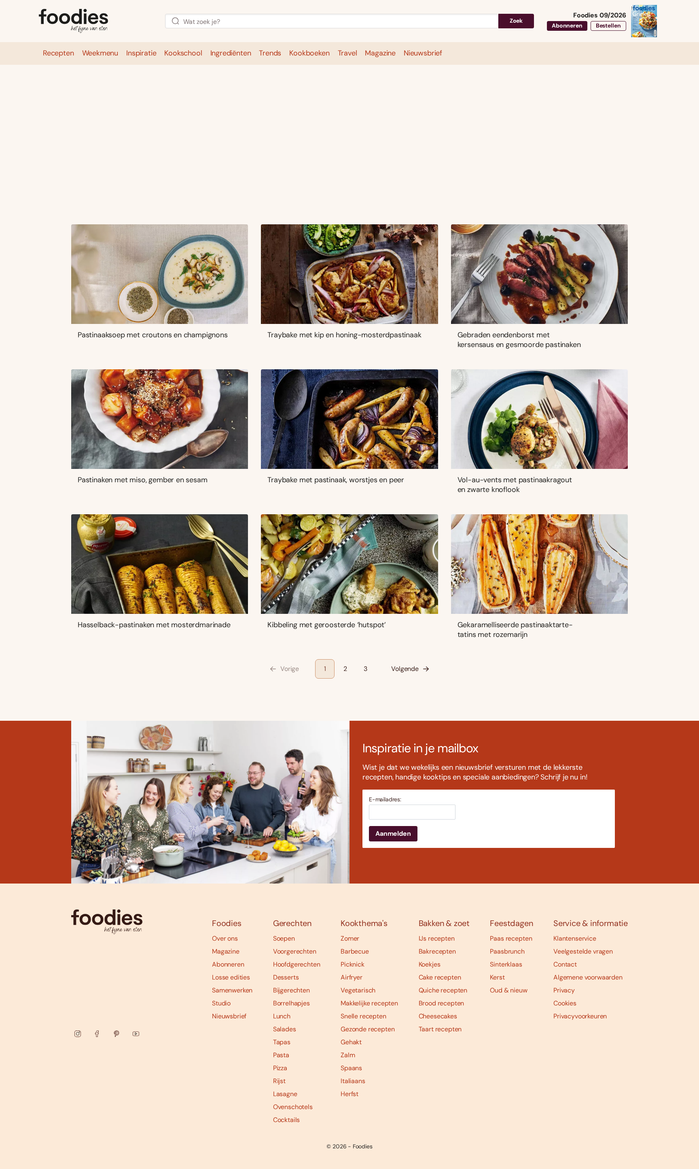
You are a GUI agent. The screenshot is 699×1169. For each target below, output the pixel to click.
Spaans (351, 1068)
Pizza (280, 1068)
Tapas (281, 1042)
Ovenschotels (293, 1107)
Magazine (225, 951)
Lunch (281, 1016)
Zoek (516, 20)
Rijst (279, 1081)
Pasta (281, 1055)
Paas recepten (511, 938)
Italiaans (353, 1081)
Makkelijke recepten (369, 1003)
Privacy (564, 990)
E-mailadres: (385, 799)
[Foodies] (95, 21)
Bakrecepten (437, 951)
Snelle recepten (363, 1016)
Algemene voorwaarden (588, 977)
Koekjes (430, 964)
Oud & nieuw (508, 990)
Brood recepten (441, 1003)
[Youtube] (135, 1033)
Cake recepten (440, 977)
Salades (284, 1029)
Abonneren (567, 25)
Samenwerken (232, 990)
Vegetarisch (358, 990)
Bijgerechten (291, 990)
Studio (221, 1003)
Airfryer (351, 977)
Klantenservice (574, 938)
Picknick (352, 964)
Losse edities (231, 977)
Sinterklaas (506, 964)
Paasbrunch (507, 951)
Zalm (348, 1055)
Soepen (284, 938)
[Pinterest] (116, 1033)
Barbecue (355, 951)
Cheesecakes (438, 1016)
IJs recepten (437, 938)
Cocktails (286, 1120)
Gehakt (351, 1042)
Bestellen (608, 25)
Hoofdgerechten (296, 964)
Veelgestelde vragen (583, 951)
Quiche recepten (443, 990)
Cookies (564, 1003)
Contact (565, 964)
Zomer (350, 938)
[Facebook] (97, 1033)
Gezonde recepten (367, 1029)
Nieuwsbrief (229, 1016)
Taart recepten (440, 1029)
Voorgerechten (294, 951)
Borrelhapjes (291, 1003)
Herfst (349, 1094)
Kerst (497, 977)
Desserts (286, 977)
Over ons (225, 938)
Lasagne (285, 1094)
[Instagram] (77, 1033)
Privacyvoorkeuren (580, 1016)
